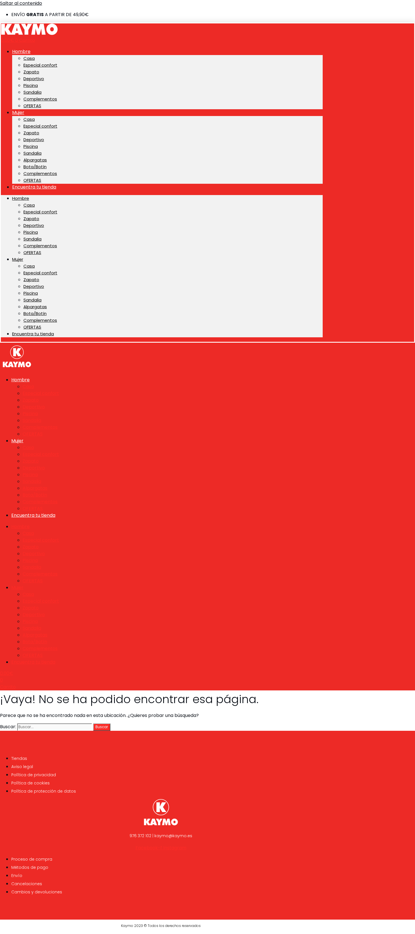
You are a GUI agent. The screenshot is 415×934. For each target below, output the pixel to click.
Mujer (18, 112)
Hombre (21, 51)
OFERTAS (32, 106)
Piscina (30, 85)
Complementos (40, 99)
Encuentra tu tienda (34, 187)
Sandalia (32, 92)
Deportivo (33, 79)
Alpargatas (35, 160)
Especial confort (40, 65)
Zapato (31, 72)
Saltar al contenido (21, 3)
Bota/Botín (35, 167)
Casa (29, 58)
